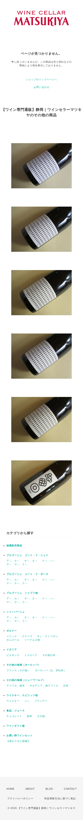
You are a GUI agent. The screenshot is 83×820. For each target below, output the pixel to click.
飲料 (29, 716)
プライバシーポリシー (20, 798)
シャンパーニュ (15, 611)
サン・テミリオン (47, 636)
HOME (10, 788)
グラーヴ (27, 636)
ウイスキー (13, 701)
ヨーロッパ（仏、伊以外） (50, 670)
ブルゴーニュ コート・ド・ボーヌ (27, 574)
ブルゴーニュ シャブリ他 (22, 593)
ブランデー (41, 701)
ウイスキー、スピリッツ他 (22, 695)
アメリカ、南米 (15, 685)
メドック (11, 636)
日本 (65, 685)
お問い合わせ (41, 87)
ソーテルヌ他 (32, 639)
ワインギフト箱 (15, 725)
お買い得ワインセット (19, 735)
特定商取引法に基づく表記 (60, 798)
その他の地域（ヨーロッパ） (23, 664)
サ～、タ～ (30, 560)
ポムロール (13, 639)
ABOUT (30, 788)
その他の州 (48, 655)
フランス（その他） (18, 670)
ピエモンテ (13, 655)
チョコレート (14, 716)
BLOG (49, 788)
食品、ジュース (15, 710)
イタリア (11, 649)
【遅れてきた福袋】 (18, 741)
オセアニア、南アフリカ (44, 685)
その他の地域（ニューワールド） (26, 680)
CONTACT (70, 788)
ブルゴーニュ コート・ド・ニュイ (27, 555)
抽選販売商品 (14, 545)
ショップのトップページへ (41, 79)
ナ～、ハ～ (48, 560)
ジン (27, 701)
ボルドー (11, 630)
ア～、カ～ (13, 560)
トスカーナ (30, 655)
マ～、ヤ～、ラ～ (16, 564)
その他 (41, 716)
